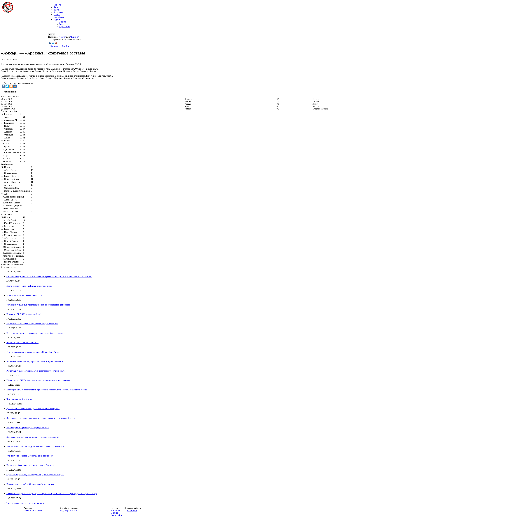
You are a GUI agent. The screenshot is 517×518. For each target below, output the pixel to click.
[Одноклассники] (11, 86)
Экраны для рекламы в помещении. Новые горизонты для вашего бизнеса (40, 418)
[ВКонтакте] (50, 42)
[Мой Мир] (15, 86)
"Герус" (62, 37)
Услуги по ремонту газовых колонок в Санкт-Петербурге (32, 352)
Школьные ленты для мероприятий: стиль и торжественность (34, 361)
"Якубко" (74, 37)
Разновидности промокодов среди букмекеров (27, 427)
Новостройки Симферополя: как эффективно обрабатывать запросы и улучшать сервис (46, 390)
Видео (56, 9)
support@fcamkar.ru (68, 510)
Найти (51, 34)
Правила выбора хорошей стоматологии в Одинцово (30, 465)
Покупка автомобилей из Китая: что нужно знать (29, 286)
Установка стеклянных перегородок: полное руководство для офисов (38, 305)
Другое (57, 19)
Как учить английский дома (19, 399)
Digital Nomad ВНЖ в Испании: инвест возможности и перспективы (38, 380)
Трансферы (59, 17)
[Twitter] (53, 42)
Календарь (58, 12)
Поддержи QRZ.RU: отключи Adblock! (24, 314)
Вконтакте (132, 511)
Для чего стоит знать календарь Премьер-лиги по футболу (33, 408)
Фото (56, 7)
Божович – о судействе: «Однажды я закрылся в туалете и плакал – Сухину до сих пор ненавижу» (51, 493)
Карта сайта (64, 26)
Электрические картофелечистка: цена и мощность (29, 456)
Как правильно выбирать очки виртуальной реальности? (32, 437)
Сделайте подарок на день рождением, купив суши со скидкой (35, 475)
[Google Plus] (55, 42)
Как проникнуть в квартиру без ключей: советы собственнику (35, 446)
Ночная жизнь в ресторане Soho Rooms (24, 295)
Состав (57, 14)
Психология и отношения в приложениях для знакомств (32, 324)
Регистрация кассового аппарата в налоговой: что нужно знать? (35, 371)
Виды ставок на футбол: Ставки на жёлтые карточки (30, 484)
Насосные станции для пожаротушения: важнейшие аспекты (34, 333)
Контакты (63, 24)
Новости (28, 510)
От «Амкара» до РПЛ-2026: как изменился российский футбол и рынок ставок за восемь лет (49, 276)
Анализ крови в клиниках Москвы (22, 342)
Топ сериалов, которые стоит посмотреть (25, 503)
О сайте (62, 22)
